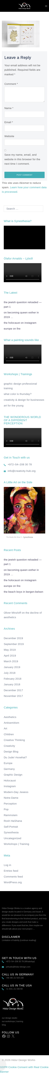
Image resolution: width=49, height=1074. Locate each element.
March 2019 (11, 661)
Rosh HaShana (13, 820)
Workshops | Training (16, 843)
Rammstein (10, 815)
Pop (6, 809)
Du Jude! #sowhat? (15, 757)
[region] (24, 514)
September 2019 (14, 644)
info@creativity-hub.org (22, 470)
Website (9, 136)
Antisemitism (11, 722)
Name (8, 108)
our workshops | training (12, 1021)
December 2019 (13, 638)
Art (5, 728)
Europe (8, 763)
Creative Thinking (14, 740)
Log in (7, 865)
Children (9, 734)
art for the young (13, 405)
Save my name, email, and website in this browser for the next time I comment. (22, 159)
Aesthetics (10, 717)
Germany (9, 768)
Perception (10, 803)
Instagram (10, 786)
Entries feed (11, 870)
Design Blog (11, 751)
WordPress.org (13, 882)
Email (8, 122)
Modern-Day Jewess (16, 792)
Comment (11, 83)
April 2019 (10, 655)
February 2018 (12, 678)
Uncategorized (12, 838)
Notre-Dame (11, 797)
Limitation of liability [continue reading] (19, 940)
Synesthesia (11, 832)
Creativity (9, 745)
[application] (24, 237)
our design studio (9, 1018)
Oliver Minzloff (12, 612)
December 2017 (13, 690)
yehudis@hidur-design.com (18, 967)
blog (4, 1025)
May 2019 (10, 649)
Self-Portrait (11, 826)
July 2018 (9, 672)
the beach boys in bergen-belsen (23, 591)
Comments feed (13, 876)
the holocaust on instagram (20, 322)
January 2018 (12, 684)
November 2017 (13, 695)
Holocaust (10, 780)
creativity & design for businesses (24, 399)
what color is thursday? (18, 393)
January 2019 (12, 667)
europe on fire (12, 328)
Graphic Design (13, 774)
